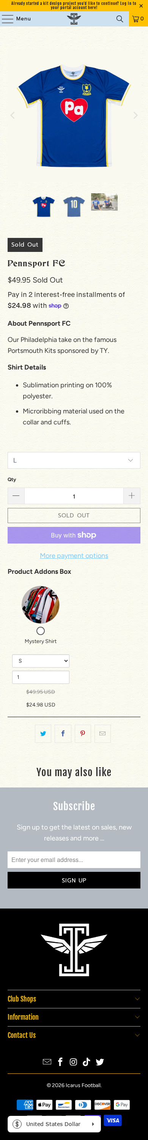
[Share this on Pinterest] (83, 734)
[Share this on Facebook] (63, 734)
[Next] (135, 115)
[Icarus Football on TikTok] (87, 1063)
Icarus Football (83, 1085)
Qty (12, 479)
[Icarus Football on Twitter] (100, 1063)
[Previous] (13, 115)
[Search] (120, 18)
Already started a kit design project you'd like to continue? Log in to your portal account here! (74, 5)
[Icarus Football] (74, 18)
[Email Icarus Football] (47, 1063)
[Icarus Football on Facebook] (60, 1063)
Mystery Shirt (41, 641)
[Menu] (4, 18)
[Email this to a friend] (102, 734)
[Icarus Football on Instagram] (73, 1063)
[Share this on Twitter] (43, 734)
